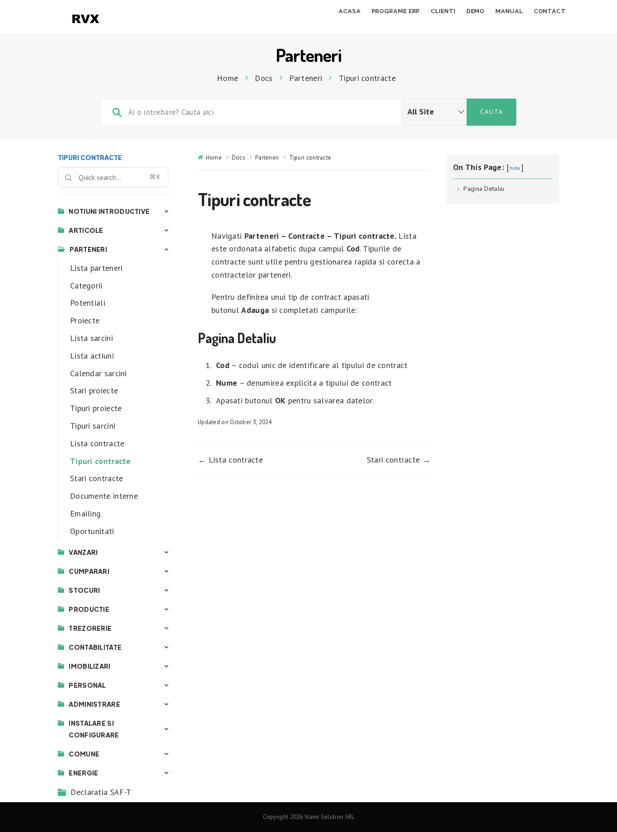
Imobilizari (89, 666)
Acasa (350, 11)
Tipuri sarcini (92, 426)
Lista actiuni (92, 355)
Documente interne (104, 496)
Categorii (86, 285)
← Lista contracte (230, 459)
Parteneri (88, 249)
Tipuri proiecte (96, 408)
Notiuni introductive (109, 211)
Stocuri (84, 590)
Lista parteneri (96, 268)
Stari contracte (96, 478)
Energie (83, 773)
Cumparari (89, 571)
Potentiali (87, 303)
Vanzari (83, 552)
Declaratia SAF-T (100, 792)
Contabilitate (95, 647)
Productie (89, 609)
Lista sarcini (91, 338)
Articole (86, 230)
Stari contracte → (398, 459)
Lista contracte (97, 443)
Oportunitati (92, 531)
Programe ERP (396, 11)
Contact (550, 11)
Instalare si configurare (94, 729)
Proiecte (84, 320)
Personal (87, 685)
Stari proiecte (94, 390)
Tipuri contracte (100, 461)
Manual (509, 11)
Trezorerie (90, 628)
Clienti (443, 11)
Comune (84, 754)
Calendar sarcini (98, 373)
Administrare (94, 704)
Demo (476, 11)
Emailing (85, 513)
